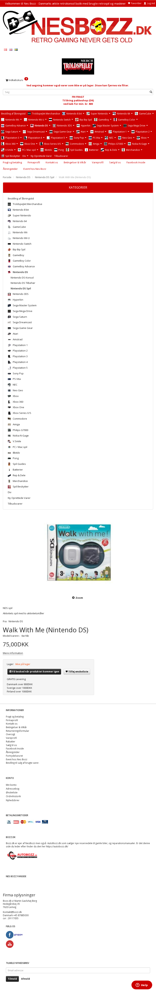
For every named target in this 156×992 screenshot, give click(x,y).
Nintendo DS (16, 621)
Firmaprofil (34, 162)
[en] (11, 49)
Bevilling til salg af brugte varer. (22, 762)
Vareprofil (97, 162)
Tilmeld (12, 978)
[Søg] (151, 92)
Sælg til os (115, 162)
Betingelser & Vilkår (75, 162)
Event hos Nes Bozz (34, 169)
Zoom (79, 597)
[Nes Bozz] (78, 27)
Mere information (13, 653)
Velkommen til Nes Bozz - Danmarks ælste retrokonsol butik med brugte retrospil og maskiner (65, 3)
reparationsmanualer (123, 843)
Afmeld (25, 978)
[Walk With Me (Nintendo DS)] (78, 553)
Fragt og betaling (12, 162)
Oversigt (10, 734)
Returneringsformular (17, 730)
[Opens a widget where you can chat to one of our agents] (141, 985)
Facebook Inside (136, 162)
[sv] (16, 49)
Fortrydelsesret (14, 755)
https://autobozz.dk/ (57, 846)
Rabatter (10, 741)
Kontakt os (52, 162)
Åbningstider (10, 169)
